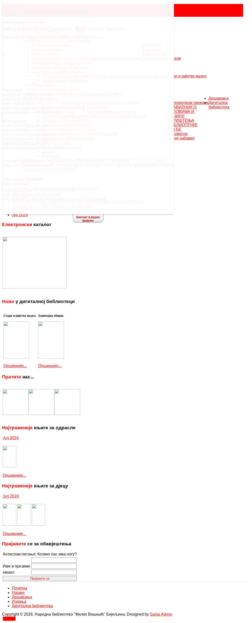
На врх (9, 619)
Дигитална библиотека (218, 105)
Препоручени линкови (188, 103)
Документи (178, 134)
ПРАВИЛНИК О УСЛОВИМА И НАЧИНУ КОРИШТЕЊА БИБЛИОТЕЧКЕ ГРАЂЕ (183, 118)
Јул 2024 (11, 438)
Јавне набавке (181, 138)
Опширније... (15, 366)
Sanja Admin (161, 614)
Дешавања (218, 98)
